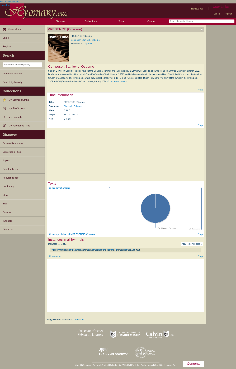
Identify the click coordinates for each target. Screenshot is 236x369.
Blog (5, 203)
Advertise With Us (121, 365)
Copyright (86, 365)
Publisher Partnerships (142, 365)
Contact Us (106, 365)
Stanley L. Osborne (73, 106)
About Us (8, 229)
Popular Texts (10, 169)
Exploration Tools (12, 152)
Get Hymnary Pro (168, 365)
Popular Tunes (10, 177)
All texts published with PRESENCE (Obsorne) (72, 234)
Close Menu (14, 29)
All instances (55, 256)
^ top (200, 89)
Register (228, 14)
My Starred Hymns (18, 100)
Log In (6, 38)
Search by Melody (12, 82)
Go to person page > (117, 81)
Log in (217, 14)
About (78, 365)
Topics (6, 160)
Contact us (79, 319)
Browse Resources (13, 143)
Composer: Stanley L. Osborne (85, 40)
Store (121, 21)
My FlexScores (16, 108)
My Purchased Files (19, 125)
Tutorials (7, 221)
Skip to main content (9, 2)
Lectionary (8, 186)
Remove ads (197, 9)
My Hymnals (15, 117)
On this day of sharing (59, 188)
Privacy (96, 365)
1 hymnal (87, 43)
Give (156, 365)
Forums (7, 212)
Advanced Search (12, 73)
